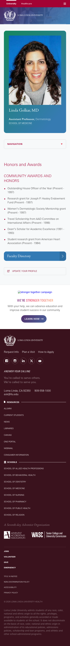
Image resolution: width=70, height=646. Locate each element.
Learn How (32, 319)
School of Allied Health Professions (24, 468)
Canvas (8, 435)
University (11, 3)
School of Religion (14, 515)
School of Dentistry (15, 481)
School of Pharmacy (15, 501)
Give (6, 562)
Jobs (6, 551)
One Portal (10, 441)
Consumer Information (16, 455)
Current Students (14, 415)
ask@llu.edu (11, 394)
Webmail (8, 448)
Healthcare (26, 3)
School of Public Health (17, 508)
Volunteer (9, 557)
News (7, 422)
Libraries (9, 428)
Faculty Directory (19, 256)
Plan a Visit (28, 351)
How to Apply (46, 351)
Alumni (8, 408)
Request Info (11, 351)
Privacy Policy (11, 593)
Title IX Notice (10, 576)
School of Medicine (20, 123)
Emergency (10, 567)
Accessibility (10, 587)
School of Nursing (14, 495)
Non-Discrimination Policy (16, 582)
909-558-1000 (43, 390)
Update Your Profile (24, 271)
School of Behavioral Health (19, 475)
